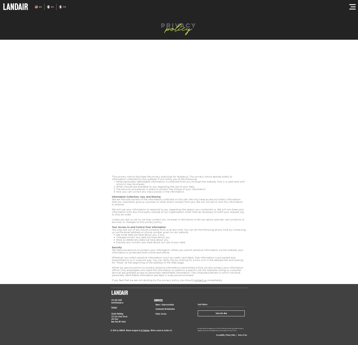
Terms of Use (242, 335)
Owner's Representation (165, 304)
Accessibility (220, 335)
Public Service (161, 314)
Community (160, 309)
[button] (352, 7)
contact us (200, 280)
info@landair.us (117, 302)
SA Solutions (145, 330)
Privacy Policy (230, 335)
